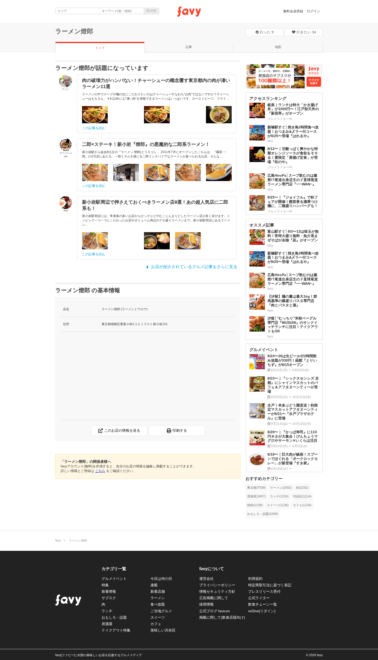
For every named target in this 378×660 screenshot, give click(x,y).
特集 (105, 585)
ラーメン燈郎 (74, 31)
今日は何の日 (161, 579)
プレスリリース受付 (264, 591)
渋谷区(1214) (302, 496)
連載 (154, 585)
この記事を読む (93, 128)
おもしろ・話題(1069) (262, 514)
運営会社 (206, 579)
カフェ (155, 624)
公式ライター (259, 598)
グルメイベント (114, 579)
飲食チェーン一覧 (262, 604)
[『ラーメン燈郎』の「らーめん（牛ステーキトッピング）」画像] (157, 240)
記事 (189, 47)
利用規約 (255, 579)
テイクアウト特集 (116, 630)
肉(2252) (302, 487)
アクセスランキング (267, 98)
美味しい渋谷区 (163, 630)
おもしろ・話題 (114, 617)
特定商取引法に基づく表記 (269, 585)
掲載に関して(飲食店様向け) (222, 617)
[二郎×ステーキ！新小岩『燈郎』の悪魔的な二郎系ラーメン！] (95, 172)
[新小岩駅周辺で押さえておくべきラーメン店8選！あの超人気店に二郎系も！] (95, 240)
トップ (99, 48)
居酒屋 (107, 624)
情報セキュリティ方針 (217, 591)
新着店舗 (157, 591)
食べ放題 (157, 604)
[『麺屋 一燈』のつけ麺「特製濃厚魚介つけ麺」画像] (126, 240)
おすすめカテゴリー (264, 478)
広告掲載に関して (213, 598)
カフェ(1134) (302, 505)
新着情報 (109, 591)
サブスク (109, 598)
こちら (100, 471)
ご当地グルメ (161, 611)
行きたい (305, 32)
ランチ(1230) (279, 496)
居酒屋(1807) (256, 496)
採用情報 (206, 604)
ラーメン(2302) (281, 487)
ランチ (107, 611)
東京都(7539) (256, 487)
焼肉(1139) (255, 505)
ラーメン (157, 598)
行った (266, 32)
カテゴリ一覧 (114, 569)
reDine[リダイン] (261, 611)
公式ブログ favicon (214, 611)
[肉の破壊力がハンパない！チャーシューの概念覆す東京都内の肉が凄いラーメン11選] (95, 114)
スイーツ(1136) (278, 505)
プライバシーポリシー (217, 585)
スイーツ (157, 617)
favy (58, 540)
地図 (278, 47)
